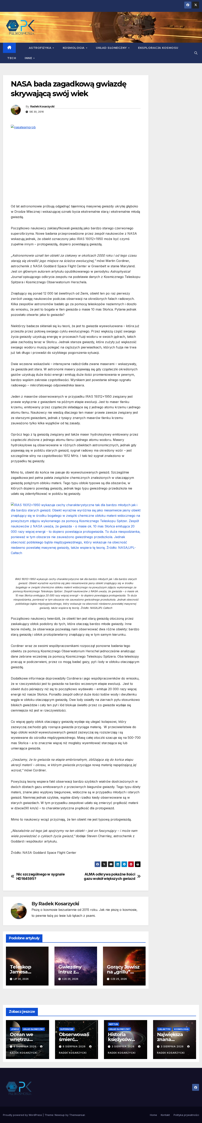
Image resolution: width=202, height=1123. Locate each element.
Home (153, 1114)
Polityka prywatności (186, 1114)
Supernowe (66, 1029)
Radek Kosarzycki (42, 106)
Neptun (113, 1024)
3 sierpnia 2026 (123, 1046)
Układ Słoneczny (112, 48)
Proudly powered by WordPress (23, 1114)
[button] (195, 53)
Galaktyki (164, 1029)
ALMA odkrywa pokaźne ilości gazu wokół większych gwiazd (109, 876)
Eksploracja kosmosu (158, 48)
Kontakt (165, 1114)
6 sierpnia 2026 (25, 1046)
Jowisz (15, 1029)
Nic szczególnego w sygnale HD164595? (40, 876)
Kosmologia (74, 48)
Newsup (60, 1114)
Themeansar (77, 1114)
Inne (29, 58)
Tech (11, 58)
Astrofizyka (40, 48)
